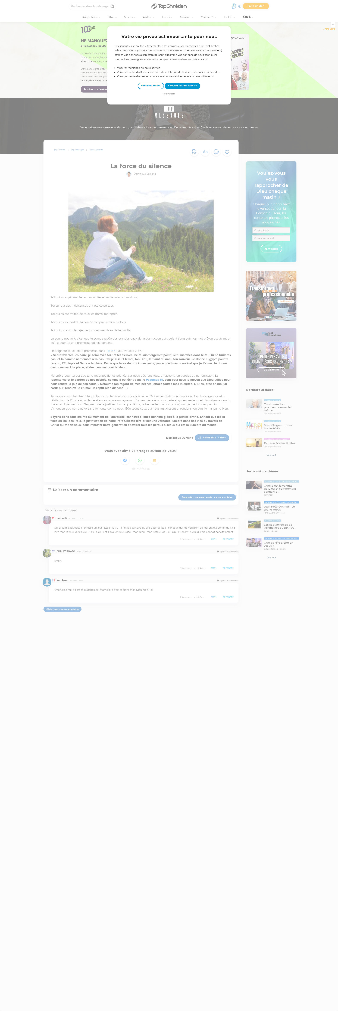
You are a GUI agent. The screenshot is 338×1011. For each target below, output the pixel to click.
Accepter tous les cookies (182, 85)
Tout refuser (169, 94)
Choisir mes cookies (150, 86)
